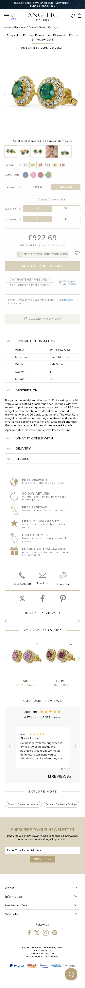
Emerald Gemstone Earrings (61, 804)
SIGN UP (42, 859)
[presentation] (5, 95)
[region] (42, 745)
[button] (10, 745)
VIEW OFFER (62, 3)
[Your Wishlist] (73, 15)
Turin (25, 681)
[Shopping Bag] (79, 15)
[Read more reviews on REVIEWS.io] (59, 777)
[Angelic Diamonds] (42, 17)
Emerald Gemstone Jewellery (24, 804)
